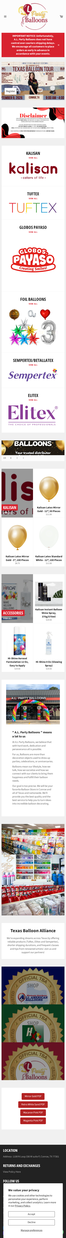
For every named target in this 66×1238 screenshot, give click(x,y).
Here (18, 1172)
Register (10, 91)
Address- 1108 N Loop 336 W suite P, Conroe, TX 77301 (31, 1156)
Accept (31, 1214)
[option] (33, 450)
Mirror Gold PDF (33, 1096)
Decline (31, 1222)
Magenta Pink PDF (33, 1120)
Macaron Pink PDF (33, 1112)
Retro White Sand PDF (33, 1104)
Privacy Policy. (23, 1206)
